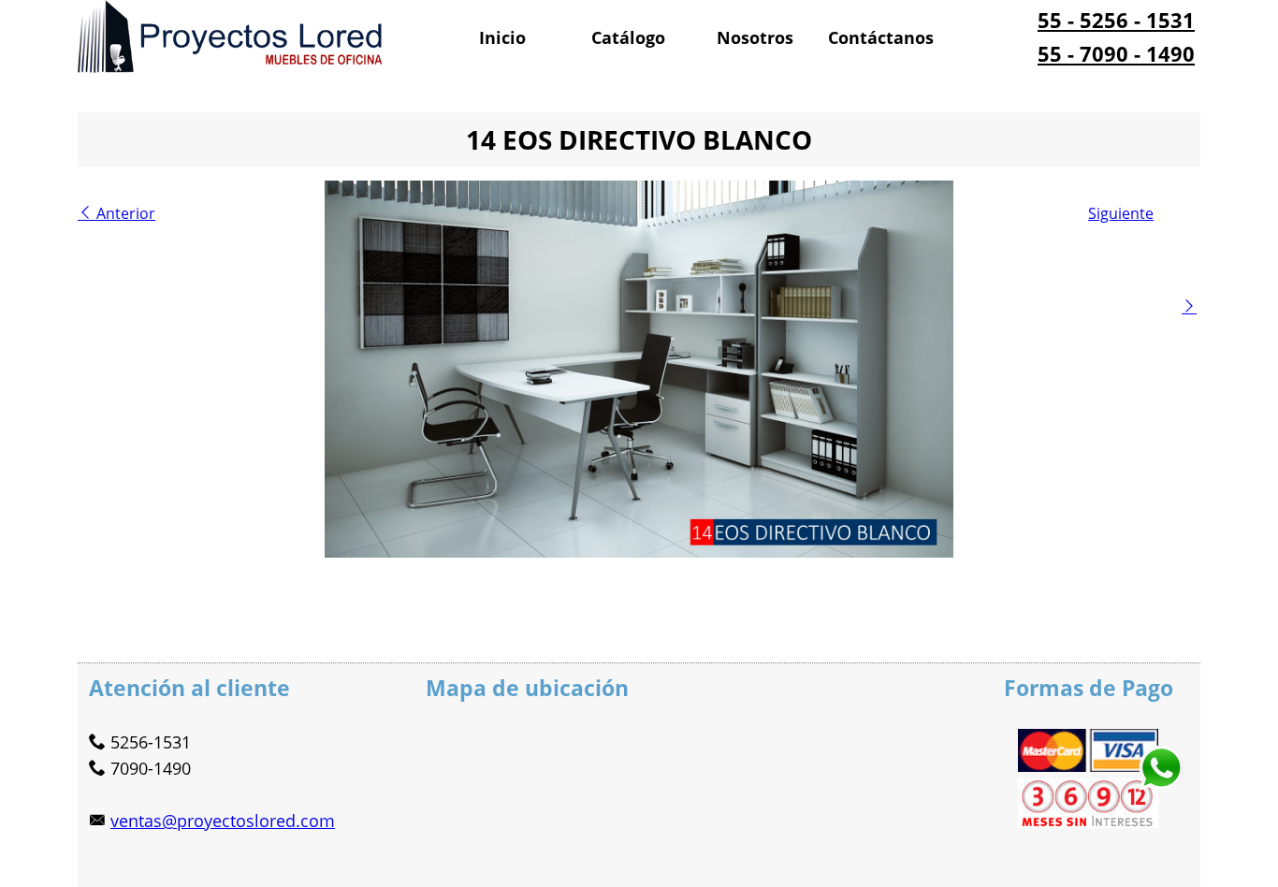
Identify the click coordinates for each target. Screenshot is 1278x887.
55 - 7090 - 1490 (1116, 53)
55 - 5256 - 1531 (1116, 20)
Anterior (124, 213)
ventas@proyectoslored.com (222, 820)
